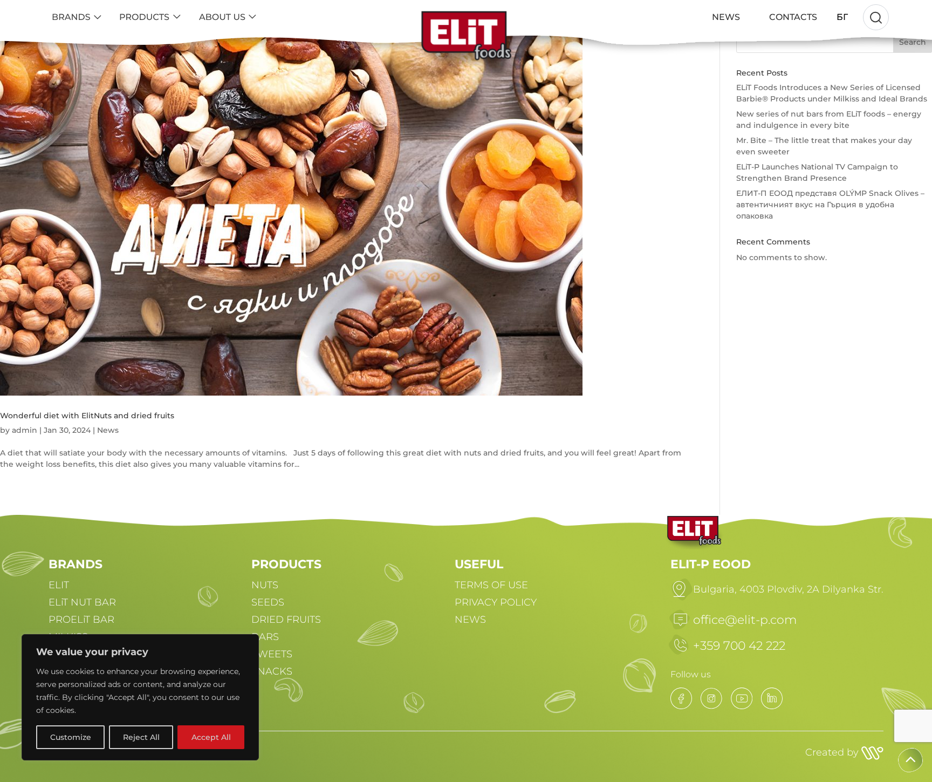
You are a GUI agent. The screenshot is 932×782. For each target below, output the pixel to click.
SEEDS (267, 602)
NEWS (470, 619)
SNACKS (271, 671)
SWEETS (271, 654)
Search (912, 42)
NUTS (264, 585)
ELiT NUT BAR (82, 602)
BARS (265, 637)
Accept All (211, 737)
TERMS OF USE (491, 585)
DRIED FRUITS (286, 619)
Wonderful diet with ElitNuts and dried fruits (87, 415)
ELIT (59, 585)
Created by (833, 752)
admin (24, 430)
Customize (70, 737)
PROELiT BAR (81, 619)
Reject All (141, 737)
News (108, 430)
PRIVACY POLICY (496, 602)
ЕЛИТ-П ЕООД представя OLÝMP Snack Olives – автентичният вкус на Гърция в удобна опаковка (830, 204)
